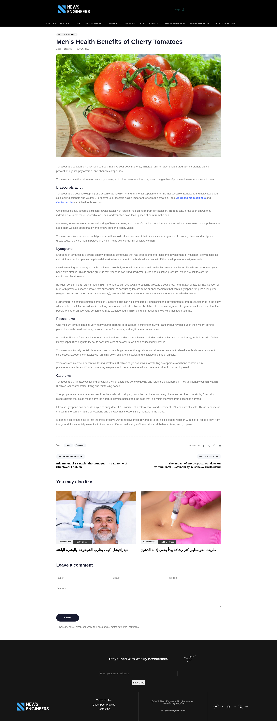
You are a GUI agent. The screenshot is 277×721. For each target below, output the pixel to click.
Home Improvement (174, 23)
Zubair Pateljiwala (64, 49)
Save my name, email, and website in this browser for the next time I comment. (99, 627)
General (65, 23)
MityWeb (180, 703)
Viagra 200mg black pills (191, 197)
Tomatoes (80, 445)
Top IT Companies (94, 23)
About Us (50, 23)
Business (113, 23)
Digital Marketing (200, 23)
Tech (77, 23)
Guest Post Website (103, 704)
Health (68, 445)
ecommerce (129, 23)
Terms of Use (104, 700)
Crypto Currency (225, 23)
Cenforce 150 (64, 202)
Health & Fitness (150, 23)
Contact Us (104, 709)
